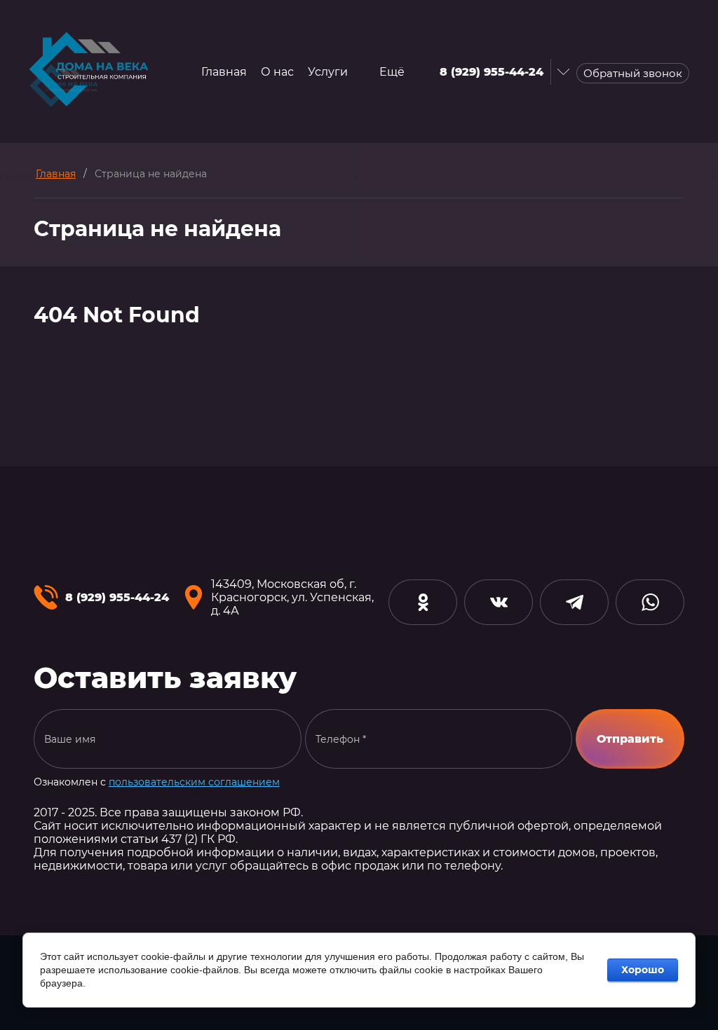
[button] (632, 73)
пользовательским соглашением (194, 782)
